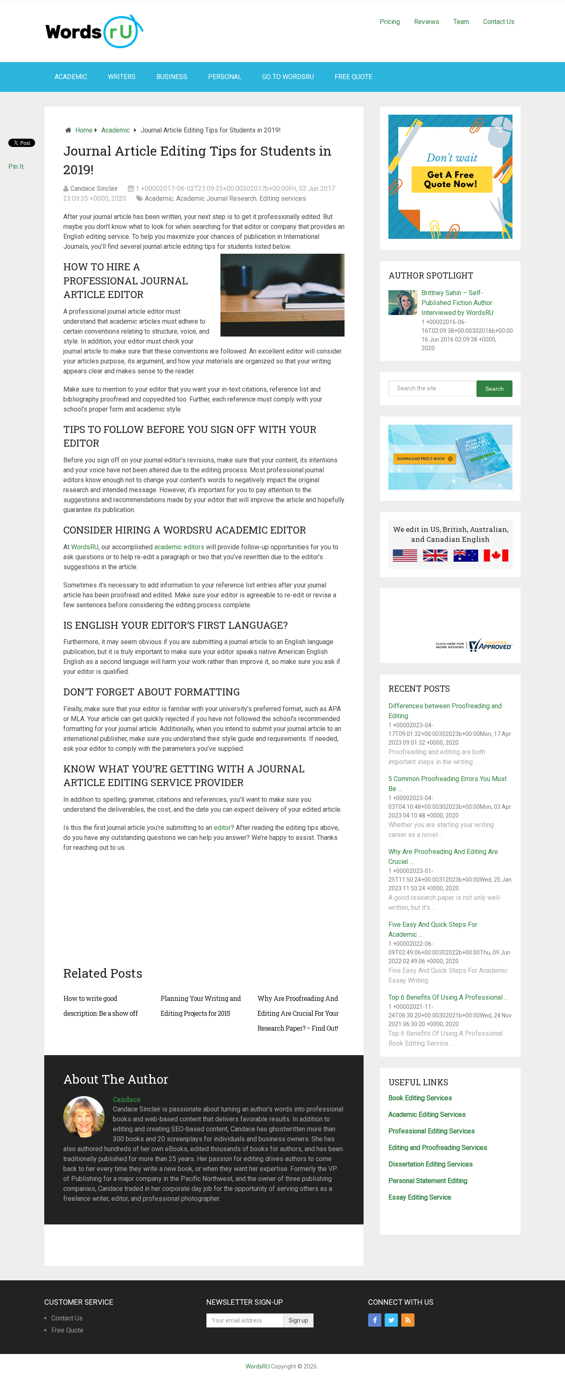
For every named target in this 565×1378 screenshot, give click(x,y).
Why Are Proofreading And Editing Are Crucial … (443, 857)
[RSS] (407, 1320)
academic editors (179, 547)
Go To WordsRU (288, 77)
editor (222, 828)
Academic (71, 77)
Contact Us (499, 22)
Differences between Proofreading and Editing (445, 711)
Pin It (16, 167)
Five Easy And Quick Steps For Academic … (432, 929)
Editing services (282, 198)
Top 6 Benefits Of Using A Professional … (448, 997)
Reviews (426, 22)
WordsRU (84, 547)
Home (84, 130)
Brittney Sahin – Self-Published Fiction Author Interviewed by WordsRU (457, 303)
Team (461, 22)
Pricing (390, 22)
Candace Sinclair (94, 188)
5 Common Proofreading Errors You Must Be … (447, 784)
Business (171, 77)
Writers (122, 77)
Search (494, 388)
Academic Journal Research (216, 198)
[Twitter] (391, 1320)
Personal (225, 77)
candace (127, 1099)
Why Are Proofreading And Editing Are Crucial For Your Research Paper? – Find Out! (297, 1013)
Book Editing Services (420, 1098)
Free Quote (353, 77)
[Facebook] (374, 1320)
